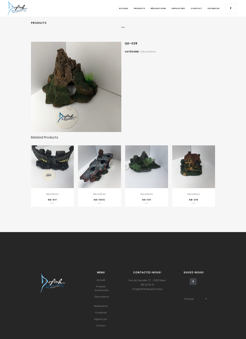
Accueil (101, 280)
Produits (101, 286)
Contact (101, 325)
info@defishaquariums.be (147, 289)
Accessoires (102, 290)
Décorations (148, 51)
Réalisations (101, 306)
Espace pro (100, 319)
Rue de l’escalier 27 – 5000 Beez (147, 280)
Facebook (101, 312)
